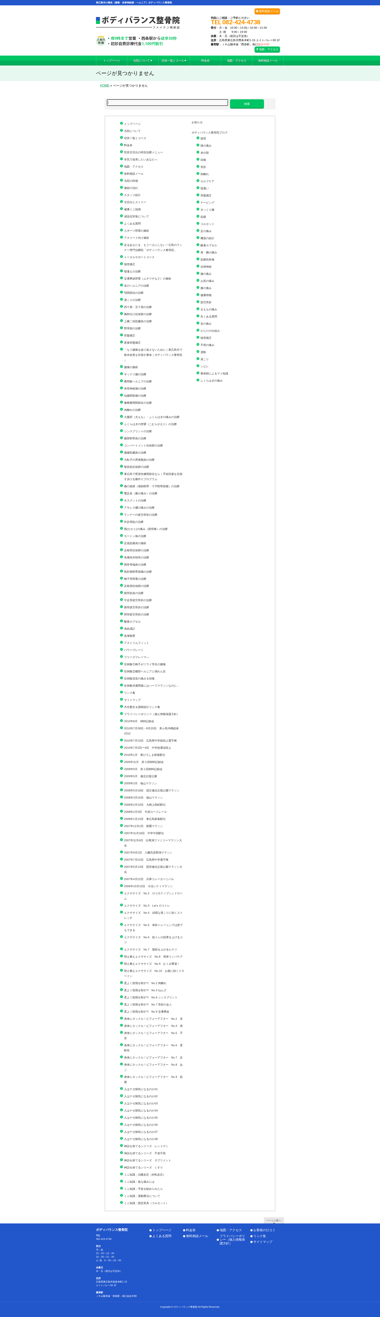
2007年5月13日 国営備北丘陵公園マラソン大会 (153, 869)
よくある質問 (132, 223)
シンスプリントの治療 (138, 431)
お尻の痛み (207, 280)
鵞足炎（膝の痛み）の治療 (140, 493)
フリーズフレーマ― (136, 657)
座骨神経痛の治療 (135, 388)
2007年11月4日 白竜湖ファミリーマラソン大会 (153, 843)
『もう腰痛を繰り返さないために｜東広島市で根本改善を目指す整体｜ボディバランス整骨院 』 (153, 355)
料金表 (128, 145)
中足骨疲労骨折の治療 (138, 600)
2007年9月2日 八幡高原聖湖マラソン (148, 852)
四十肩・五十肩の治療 (138, 307)
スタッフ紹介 (132, 195)
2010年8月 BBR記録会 (139, 721)
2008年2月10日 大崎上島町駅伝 (145, 804)
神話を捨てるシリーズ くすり (143, 1167)
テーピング (207, 202)
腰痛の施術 (131, 367)
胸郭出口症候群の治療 (138, 314)
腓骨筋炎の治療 (133, 593)
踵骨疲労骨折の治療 (136, 607)
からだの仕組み (210, 330)
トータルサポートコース (139, 257)
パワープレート (133, 650)
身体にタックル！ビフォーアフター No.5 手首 (153, 1035)
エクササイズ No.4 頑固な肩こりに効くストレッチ (153, 915)
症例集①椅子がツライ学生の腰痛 (145, 664)
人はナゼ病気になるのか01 (141, 1089)
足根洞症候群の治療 (136, 585)
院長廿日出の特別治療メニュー (143, 152)
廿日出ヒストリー (135, 202)
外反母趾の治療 (133, 521)
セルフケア (207, 181)
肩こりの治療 (132, 299)
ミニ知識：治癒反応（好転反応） (145, 1174)
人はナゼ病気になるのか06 (141, 1124)
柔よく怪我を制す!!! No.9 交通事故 (146, 1011)
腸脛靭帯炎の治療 (135, 438)
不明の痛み (207, 345)
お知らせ (197, 122)
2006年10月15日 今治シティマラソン (148, 886)
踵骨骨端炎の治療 (135, 564)
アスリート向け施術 (136, 237)
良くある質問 (208, 316)
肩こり (204, 359)
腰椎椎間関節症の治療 (138, 402)
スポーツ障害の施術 (136, 230)
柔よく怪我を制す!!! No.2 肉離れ (145, 983)
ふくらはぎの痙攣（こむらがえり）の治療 (150, 424)
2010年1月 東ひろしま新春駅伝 (144, 754)
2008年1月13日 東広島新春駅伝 (145, 819)
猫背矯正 (129, 264)
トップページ (132, 123)
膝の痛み (206, 288)
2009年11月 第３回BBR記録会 (144, 762)
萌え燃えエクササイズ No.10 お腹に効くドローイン (154, 973)
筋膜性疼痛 (207, 259)
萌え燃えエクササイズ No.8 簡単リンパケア (153, 956)
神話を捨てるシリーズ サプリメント (147, 1160)
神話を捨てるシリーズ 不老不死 (145, 1153)
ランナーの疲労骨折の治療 (140, 514)
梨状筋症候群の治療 (136, 466)
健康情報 (206, 295)
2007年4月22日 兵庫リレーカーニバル (149, 879)
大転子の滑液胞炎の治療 (139, 459)
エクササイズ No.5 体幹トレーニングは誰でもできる (153, 927)
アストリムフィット (136, 642)
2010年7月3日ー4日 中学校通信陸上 (147, 747)
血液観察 (129, 635)
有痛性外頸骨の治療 (136, 557)
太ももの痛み (208, 309)
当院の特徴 (131, 180)
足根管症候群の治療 (136, 550)
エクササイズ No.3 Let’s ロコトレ (147, 905)
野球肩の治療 (132, 328)
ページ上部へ (274, 1220)
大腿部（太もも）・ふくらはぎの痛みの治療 (152, 417)
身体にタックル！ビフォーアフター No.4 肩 (153, 1025)
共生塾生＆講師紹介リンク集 (142, 707)
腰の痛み (206, 273)
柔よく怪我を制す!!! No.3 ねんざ (145, 990)
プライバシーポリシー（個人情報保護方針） (152, 714)
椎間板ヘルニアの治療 (138, 381)
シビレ (204, 366)
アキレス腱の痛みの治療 (139, 507)
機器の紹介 (207, 238)
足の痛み (206, 231)
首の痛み (206, 323)
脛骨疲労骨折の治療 (136, 614)
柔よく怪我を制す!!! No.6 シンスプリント (151, 997)
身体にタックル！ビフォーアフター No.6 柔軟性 (153, 1048)
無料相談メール (268, 11)
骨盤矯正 (129, 335)
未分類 (204, 152)
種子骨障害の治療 (135, 578)
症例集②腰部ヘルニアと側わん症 (145, 671)
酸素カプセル (132, 621)
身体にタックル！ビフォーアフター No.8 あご (153, 1067)
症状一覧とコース (135, 138)
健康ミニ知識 (132, 209)
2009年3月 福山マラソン (140, 783)
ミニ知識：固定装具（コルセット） (146, 1203)
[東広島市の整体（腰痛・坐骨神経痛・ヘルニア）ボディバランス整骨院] (138, 41)
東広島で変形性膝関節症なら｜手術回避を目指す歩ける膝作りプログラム (153, 476)
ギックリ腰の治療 (135, 374)
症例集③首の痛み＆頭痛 (139, 678)
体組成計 (129, 628)
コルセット (207, 224)
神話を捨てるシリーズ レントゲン (146, 1146)
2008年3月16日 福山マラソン (143, 797)
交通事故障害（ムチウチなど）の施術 (147, 278)
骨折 (203, 167)
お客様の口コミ (264, 1230)
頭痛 (203, 159)
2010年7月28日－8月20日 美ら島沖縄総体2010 (151, 731)
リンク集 (129, 692)
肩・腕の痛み (208, 252)
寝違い (204, 188)
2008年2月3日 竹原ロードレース (145, 811)
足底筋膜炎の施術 (135, 543)
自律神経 (206, 266)
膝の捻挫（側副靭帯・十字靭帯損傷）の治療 (152, 486)
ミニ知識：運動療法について (142, 1196)
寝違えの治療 (132, 271)
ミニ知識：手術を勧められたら (143, 1188)
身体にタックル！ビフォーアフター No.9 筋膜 (153, 1079)
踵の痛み (206, 145)
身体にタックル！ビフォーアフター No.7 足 (153, 1057)
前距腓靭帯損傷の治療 (138, 571)
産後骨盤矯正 (132, 342)
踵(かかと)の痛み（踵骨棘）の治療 (146, 529)
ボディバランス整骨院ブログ (210, 132)
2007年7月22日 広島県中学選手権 (146, 859)
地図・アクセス (268, 49)
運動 (203, 352)
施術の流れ (131, 187)
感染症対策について (136, 216)
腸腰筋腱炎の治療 (135, 452)
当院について (132, 131)
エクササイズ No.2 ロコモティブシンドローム (153, 896)
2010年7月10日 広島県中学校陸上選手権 (150, 740)
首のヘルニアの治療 (136, 285)
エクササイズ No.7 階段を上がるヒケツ (150, 949)
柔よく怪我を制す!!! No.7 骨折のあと (148, 1004)
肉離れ (204, 174)
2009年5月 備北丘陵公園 (140, 776)
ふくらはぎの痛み (211, 380)
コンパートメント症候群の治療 (143, 445)
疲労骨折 (206, 302)
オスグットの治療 (135, 500)
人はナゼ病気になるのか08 (141, 1139)
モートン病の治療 (135, 536)
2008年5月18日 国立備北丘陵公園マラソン (152, 790)
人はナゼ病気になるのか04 (141, 1110)
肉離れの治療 (132, 409)
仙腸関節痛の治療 (135, 395)
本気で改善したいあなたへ (140, 159)
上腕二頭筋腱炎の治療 (138, 321)
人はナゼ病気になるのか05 (141, 1117)
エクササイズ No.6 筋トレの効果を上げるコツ (153, 940)
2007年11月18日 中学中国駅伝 (144, 833)
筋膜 (203, 216)
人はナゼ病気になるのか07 (141, 1131)
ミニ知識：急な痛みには (139, 1181)
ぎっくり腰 (207, 209)
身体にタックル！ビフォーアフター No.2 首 (153, 1018)
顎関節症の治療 (133, 292)
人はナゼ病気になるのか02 (141, 1096)
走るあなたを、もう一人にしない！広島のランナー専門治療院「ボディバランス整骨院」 (153, 247)
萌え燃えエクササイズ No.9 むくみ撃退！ (152, 963)
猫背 (203, 138)
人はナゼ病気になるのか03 (141, 1103)
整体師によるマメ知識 (214, 373)
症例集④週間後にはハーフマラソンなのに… (152, 685)
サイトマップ (132, 699)
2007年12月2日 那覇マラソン (143, 826)
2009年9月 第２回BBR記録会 (143, 769)
